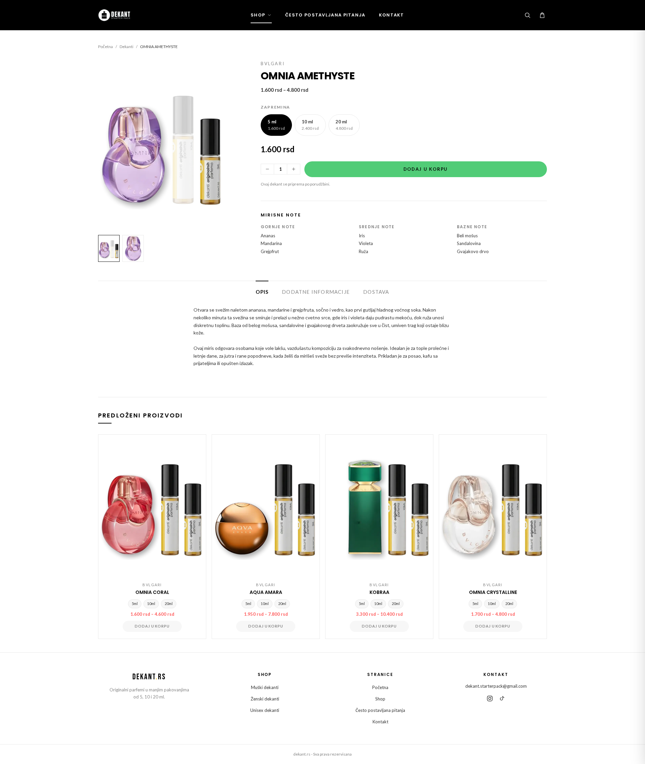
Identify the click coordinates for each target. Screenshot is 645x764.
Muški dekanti (264, 687)
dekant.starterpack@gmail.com (496, 686)
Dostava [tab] (376, 292)
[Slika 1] (109, 248)
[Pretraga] (527, 15)
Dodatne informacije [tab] (316, 292)
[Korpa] (542, 15)
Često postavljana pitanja (325, 15)
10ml (151, 603)
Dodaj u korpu (425, 169)
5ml (135, 603)
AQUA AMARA (266, 592)
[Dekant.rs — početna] (115, 15)
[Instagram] (489, 698)
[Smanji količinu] (267, 169)
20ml (169, 603)
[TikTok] (502, 698)
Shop (258, 15)
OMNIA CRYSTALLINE (493, 592)
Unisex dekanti (264, 710)
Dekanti (126, 46)
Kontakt (391, 15)
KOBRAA (379, 592)
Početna (105, 46)
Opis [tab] (262, 292)
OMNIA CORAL (152, 592)
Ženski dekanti (265, 698)
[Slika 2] (133, 248)
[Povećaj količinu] (293, 169)
